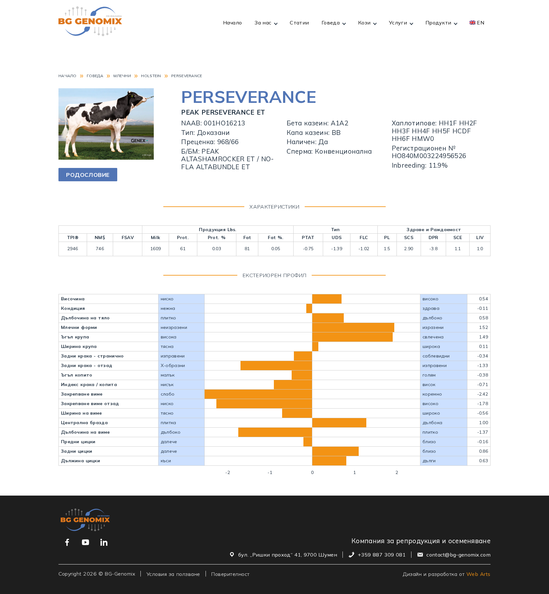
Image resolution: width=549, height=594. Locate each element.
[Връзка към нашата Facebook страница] (67, 542)
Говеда (331, 22)
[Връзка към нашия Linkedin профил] (104, 542)
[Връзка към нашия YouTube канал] (85, 542)
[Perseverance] (106, 157)
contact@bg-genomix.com (458, 554)
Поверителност (230, 574)
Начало (232, 22)
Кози (364, 22)
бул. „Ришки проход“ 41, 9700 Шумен (287, 554)
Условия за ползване (173, 574)
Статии (299, 22)
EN (480, 22)
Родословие (88, 174)
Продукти (438, 22)
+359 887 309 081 (381, 554)
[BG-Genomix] (90, 22)
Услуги (398, 22)
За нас (262, 22)
